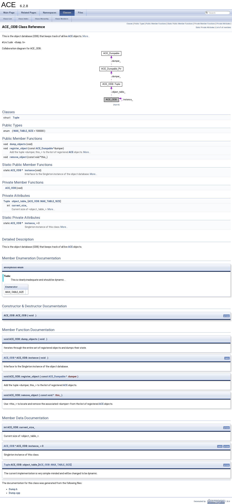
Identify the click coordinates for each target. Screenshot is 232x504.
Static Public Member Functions (180, 24)
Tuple (16, 117)
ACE (70, 36)
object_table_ (19, 201)
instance (30, 170)
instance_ (30, 223)
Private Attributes (223, 24)
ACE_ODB (16, 170)
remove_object (18, 157)
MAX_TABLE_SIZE (23, 131)
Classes (130, 24)
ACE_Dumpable (44, 148)
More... (86, 36)
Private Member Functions (204, 24)
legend (116, 105)
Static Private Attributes (205, 27)
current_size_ (19, 205)
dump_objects (18, 144)
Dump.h (13, 489)
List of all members (223, 27)
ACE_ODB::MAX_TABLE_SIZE (44, 201)
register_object (19, 148)
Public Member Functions (156, 24)
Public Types (139, 24)
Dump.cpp (14, 493)
